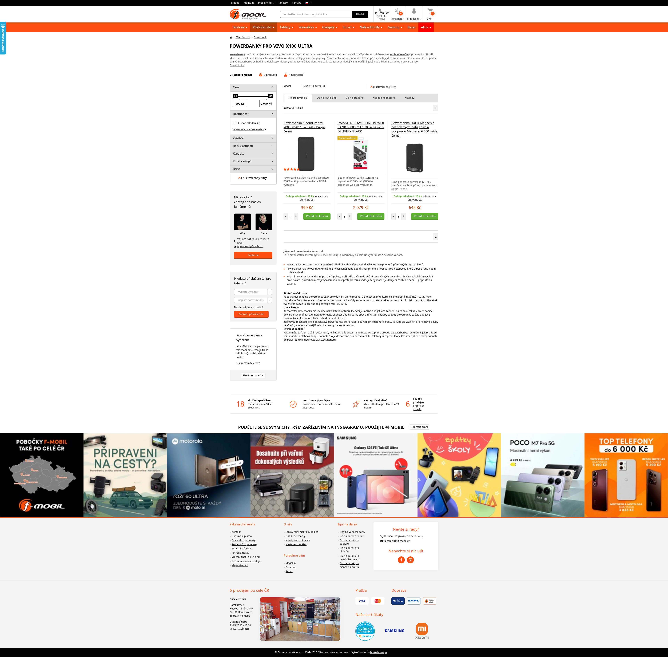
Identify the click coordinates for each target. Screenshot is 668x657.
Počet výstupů (242, 161)
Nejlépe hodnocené (384, 97)
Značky (284, 2)
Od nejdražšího (355, 97)
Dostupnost (241, 114)
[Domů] (230, 37)
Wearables (307, 27)
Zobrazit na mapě (240, 615)
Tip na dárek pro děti (352, 536)
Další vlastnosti (243, 146)
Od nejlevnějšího (326, 97)
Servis (289, 571)
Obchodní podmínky (243, 540)
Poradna (234, 2)
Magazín (249, 2)
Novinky (409, 97)
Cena (236, 87)
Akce (425, 27)
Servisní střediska (242, 548)
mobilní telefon (399, 54)
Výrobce (238, 138)
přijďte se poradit (418, 407)
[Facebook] (401, 559)
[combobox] (253, 292)
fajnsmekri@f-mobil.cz (250, 246)
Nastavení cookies (296, 544)
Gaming (394, 27)
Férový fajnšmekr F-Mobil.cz (302, 531)
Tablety (285, 27)
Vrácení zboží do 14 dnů (246, 556)
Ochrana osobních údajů (246, 561)
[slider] (235, 96)
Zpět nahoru (328, 339)
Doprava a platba (242, 536)
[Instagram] (410, 559)
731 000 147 (253, 241)
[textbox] (253, 292)
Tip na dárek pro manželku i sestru (350, 557)
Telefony (238, 27)
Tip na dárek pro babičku (349, 541)
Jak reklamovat (240, 552)
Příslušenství (262, 27)
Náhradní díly (370, 27)
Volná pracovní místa (298, 540)
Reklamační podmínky (244, 544)
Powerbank (260, 37)
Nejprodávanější (298, 97)
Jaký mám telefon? (249, 363)
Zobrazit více (237, 65)
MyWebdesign (378, 652)
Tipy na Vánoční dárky (352, 531)
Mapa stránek (240, 565)
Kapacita (238, 153)
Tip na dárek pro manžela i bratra (349, 565)
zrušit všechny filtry (254, 178)
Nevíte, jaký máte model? (248, 307)
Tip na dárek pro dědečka (349, 549)
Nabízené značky (295, 536)
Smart (347, 27)
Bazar (412, 27)
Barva (236, 169)
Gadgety (328, 27)
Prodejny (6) (265, 2)
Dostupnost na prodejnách (248, 129)
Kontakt (296, 2)
